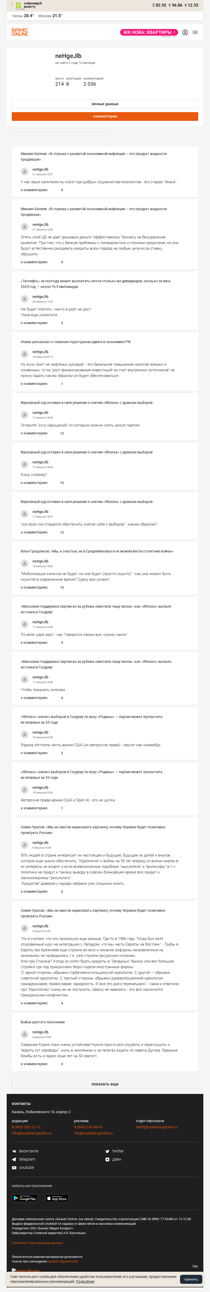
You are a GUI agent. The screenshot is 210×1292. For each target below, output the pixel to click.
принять (191, 1279)
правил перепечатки (63, 1261)
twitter (117, 1151)
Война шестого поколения (43, 1022)
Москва (44, 16)
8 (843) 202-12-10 (26, 1127)
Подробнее (85, 1281)
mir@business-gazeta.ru (93, 1133)
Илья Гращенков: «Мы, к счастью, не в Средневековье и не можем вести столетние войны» (97, 551)
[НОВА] (147, 32)
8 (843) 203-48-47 (88, 1127)
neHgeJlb (40, 169)
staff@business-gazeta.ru (156, 1127)
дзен (116, 1159)
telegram (26, 1159)
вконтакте (28, 1151)
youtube (26, 1167)
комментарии (105, 116)
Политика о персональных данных (37, 1243)
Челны (17, 16)
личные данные (105, 104)
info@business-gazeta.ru (32, 1133)
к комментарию (34, 190)
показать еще (105, 1084)
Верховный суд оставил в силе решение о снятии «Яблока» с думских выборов (87, 403)
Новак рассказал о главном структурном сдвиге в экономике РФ (76, 342)
